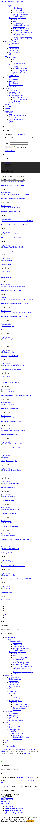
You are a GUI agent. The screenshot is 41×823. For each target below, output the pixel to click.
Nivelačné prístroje (19, 16)
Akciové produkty (10, 637)
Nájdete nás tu (5, 801)
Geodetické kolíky (14, 43)
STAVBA (8, 77)
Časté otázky (13, 117)
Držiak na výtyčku (6, 329)
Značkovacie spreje (15, 45)
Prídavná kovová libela (7, 500)
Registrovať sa (21, 134)
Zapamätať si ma (20, 147)
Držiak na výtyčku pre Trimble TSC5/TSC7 (13, 185)
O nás (10, 114)
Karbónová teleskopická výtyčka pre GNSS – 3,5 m (15, 539)
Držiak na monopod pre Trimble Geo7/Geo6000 (14, 251)
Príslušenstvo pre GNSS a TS (22, 30)
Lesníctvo (16, 61)
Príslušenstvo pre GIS (15, 65)
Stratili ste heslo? (10, 151)
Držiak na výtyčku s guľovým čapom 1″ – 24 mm (14, 303)
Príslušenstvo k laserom (16, 85)
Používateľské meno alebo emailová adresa (19, 138)
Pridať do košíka (6, 193)
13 (5, 608)
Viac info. (27, 753)
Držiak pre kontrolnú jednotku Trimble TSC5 (13, 198)
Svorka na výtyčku (6, 264)
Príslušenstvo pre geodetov (17, 18)
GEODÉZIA (9, 5)
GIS (6, 56)
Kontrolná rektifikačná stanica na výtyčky (13, 566)
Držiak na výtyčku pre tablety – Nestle (11, 290)
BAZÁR (7, 108)
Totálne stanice (17, 10)
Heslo (7, 143)
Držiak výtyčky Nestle (7, 277)
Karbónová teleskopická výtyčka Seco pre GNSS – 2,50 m (17, 579)
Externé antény (17, 74)
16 (5, 614)
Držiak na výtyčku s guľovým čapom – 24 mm (14, 316)
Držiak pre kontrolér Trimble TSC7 (11, 211)
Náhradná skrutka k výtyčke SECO (10, 434)
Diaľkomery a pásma (19, 34)
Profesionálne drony (15, 90)
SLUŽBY (8, 106)
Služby (7, 742)
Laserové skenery (18, 12)
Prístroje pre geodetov (15, 7)
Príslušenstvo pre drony (16, 96)
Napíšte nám (5, 803)
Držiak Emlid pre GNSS (7, 592)
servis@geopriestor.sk (8, 799)
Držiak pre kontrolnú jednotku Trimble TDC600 (14, 224)
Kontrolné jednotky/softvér (21, 14)
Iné (10, 54)
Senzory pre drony (14, 92)
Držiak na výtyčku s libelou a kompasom (12, 421)
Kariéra (11, 121)
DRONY (8, 88)
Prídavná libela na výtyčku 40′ (9, 526)
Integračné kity (17, 97)
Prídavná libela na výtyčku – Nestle (11, 369)
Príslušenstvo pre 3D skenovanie (23, 32)
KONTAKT (9, 112)
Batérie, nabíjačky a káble (21, 28)
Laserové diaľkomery (19, 63)
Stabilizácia (8, 675)
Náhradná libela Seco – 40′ (8, 487)
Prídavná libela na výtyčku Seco (10, 382)
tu (25, 821)
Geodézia (8, 639)
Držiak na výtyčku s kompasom (9, 408)
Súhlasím (30, 821)
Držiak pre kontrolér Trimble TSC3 (11, 238)
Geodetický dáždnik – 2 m (8, 553)
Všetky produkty (10, 746)
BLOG (7, 110)
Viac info (4, 298)
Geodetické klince (14, 48)
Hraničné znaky (14, 47)
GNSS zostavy (17, 9)
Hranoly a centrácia (19, 27)
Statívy (15, 19)
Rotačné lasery (13, 81)
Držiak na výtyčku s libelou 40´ (9, 356)
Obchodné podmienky (16, 119)
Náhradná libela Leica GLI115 (9, 474)
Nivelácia (16, 36)
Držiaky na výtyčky (19, 23)
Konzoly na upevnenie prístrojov (23, 38)
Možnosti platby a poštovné (17, 115)
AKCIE (7, 105)
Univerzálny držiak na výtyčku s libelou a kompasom (16, 395)
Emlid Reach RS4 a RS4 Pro (24, 777)
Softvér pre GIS (14, 76)
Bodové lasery (13, 83)
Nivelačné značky (14, 52)
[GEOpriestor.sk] (12, 2)
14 (5, 610)
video (8, 786)
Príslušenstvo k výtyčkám (21, 25)
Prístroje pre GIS (14, 57)
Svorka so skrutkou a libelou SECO (11, 448)
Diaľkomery (13, 86)
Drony (7, 722)
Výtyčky (15, 21)
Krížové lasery (13, 79)
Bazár (6, 744)
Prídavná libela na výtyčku (8, 513)
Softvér (11, 724)
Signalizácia (12, 94)
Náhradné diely (17, 101)
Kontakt (11, 123)
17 (5, 615)
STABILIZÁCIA (10, 41)
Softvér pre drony (14, 103)
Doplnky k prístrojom (19, 72)
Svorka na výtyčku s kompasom (10, 343)
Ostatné (15, 39)
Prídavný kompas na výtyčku (9, 461)
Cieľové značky (14, 50)
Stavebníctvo (9, 711)
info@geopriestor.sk (7, 798)
